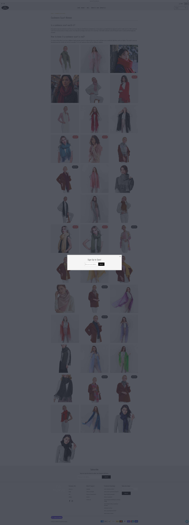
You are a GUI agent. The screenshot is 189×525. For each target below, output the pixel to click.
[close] (120, 256)
